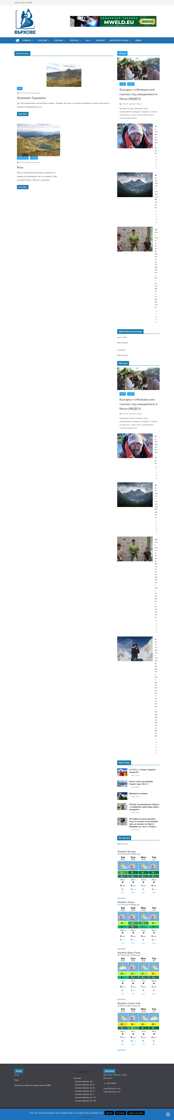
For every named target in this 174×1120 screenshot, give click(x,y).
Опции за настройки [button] (136, 1113)
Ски (87, 40)
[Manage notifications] (168, 1114)
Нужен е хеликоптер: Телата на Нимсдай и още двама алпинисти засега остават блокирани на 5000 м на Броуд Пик (156, 689)
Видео (138, 40)
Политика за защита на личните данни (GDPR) (32, 1085)
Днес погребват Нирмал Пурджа (156, 139)
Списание (77, 1078)
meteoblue (121, 898)
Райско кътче (23, 158)
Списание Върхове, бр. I (84, 1081)
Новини (27, 40)
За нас (16, 1075)
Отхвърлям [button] (121, 1113)
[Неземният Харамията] (64, 74)
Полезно (74, 40)
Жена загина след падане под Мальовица (156, 191)
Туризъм (58, 40)
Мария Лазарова (136, 104)
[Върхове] (17, 40)
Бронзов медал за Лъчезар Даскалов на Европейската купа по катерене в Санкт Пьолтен (156, 268)
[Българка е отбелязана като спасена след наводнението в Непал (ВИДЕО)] (138, 69)
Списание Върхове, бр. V (84, 1094)
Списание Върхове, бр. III (85, 1088)
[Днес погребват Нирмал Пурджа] (135, 147)
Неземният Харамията (31, 98)
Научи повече (87, 1117)
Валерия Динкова (34, 93)
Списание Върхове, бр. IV (85, 1091)
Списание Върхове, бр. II (84, 1085)
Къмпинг (100, 40)
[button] (32, 40)
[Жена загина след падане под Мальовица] (135, 198)
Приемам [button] (109, 1113)
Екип (16, 1080)
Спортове (42, 40)
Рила (19, 88)
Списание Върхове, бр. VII (85, 1097)
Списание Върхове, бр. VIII (85, 1101)
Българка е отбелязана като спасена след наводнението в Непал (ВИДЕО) (138, 94)
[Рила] (38, 140)
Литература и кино (119, 40)
